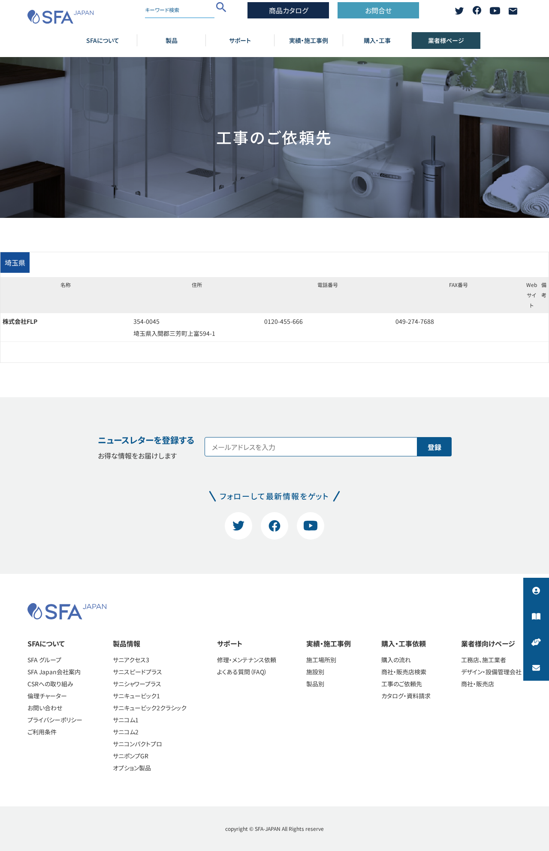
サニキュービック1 (136, 695)
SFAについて (102, 40)
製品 (172, 40)
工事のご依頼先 (401, 683)
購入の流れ (396, 659)
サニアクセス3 (131, 659)
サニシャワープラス (137, 683)
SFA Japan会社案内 (54, 671)
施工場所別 (321, 659)
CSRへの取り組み (50, 683)
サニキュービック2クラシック (150, 707)
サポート (240, 40)
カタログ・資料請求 (406, 695)
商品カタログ (288, 10)
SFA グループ (44, 659)
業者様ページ (446, 40)
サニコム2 (126, 731)
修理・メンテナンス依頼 (246, 659)
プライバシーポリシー (54, 719)
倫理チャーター (47, 695)
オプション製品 (132, 767)
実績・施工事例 (308, 40)
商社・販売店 (477, 683)
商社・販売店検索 (403, 671)
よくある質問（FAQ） (242, 671)
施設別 (315, 671)
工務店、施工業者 (483, 659)
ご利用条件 (42, 731)
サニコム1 (126, 719)
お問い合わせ (44, 707)
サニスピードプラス (137, 671)
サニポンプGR (130, 755)
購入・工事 (377, 40)
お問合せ (378, 10)
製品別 (315, 683)
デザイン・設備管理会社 (491, 671)
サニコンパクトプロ (137, 743)
